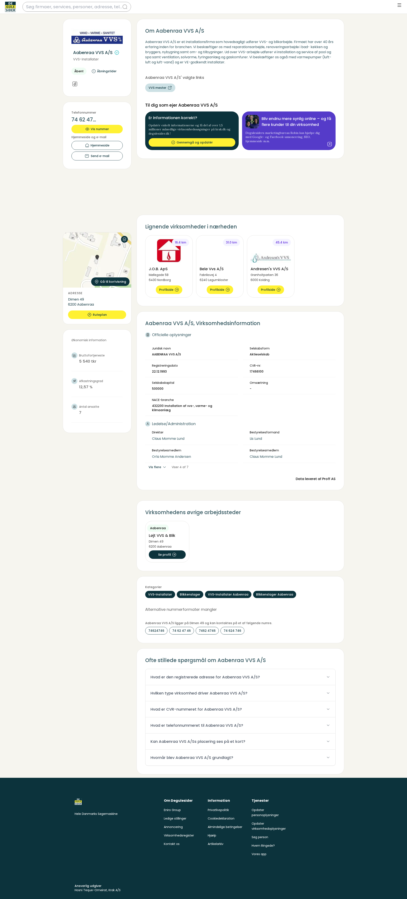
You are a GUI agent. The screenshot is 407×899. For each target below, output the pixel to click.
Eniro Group (172, 810)
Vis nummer (100, 129)
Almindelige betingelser (225, 827)
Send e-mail (100, 156)
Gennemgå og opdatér (195, 142)
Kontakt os (172, 844)
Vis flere (155, 467)
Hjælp (212, 835)
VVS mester (157, 88)
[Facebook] (74, 84)
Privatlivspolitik (218, 810)
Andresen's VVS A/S (269, 268)
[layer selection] (124, 239)
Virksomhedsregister (179, 835)
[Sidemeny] (399, 5)
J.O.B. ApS (158, 268)
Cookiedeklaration (221, 818)
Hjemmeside (100, 145)
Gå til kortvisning (113, 282)
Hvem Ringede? (263, 845)
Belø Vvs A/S (212, 268)
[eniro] (10, 7)
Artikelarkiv (215, 844)
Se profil (164, 554)
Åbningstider (107, 71)
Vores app (259, 854)
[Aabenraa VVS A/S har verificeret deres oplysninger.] (116, 52)
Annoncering (173, 827)
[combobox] (74, 7)
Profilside (166, 290)
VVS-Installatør (86, 59)
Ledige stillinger (175, 818)
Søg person (260, 837)
